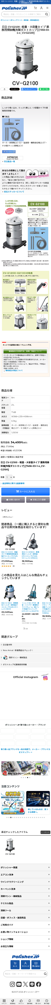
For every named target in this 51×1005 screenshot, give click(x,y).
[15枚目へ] (34, 817)
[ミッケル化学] (17, 743)
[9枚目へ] (22, 817)
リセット (46, 832)
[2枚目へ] (8, 817)
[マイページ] (41, 7)
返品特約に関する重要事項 (13, 483)
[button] (47, 7)
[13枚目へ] (30, 817)
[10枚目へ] (24, 817)
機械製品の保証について (14, 370)
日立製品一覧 (9, 161)
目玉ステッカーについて (14, 192)
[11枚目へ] (26, 817)
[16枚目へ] (36, 817)
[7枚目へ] (18, 817)
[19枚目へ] (42, 817)
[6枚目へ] (16, 817)
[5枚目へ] (14, 817)
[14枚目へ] (32, 817)
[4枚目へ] (12, 817)
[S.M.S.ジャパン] (17, 730)
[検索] (46, 14)
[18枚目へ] (40, 817)
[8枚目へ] (20, 817)
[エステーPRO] (32, 730)
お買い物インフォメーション (14, 932)
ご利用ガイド (7, 925)
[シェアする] (4, 89)
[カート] (35, 7)
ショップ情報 (7, 939)
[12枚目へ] (28, 817)
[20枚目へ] (44, 817)
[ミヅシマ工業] (32, 743)
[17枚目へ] (38, 817)
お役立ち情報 (7, 946)
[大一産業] (13, 737)
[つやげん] (28, 737)
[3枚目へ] (10, 817)
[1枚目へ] (6, 817)
